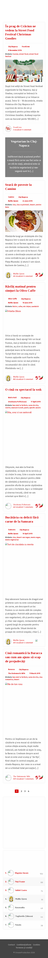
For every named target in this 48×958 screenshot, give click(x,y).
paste (26, 408)
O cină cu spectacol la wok (23, 389)
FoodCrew (24, 11)
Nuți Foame (20, 882)
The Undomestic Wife (16, 673)
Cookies (36, 945)
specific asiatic (35, 408)
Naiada (18, 925)
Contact (11, 945)
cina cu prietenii (23, 205)
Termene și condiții (24, 948)
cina (14, 205)
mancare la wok (17, 408)
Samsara (11, 530)
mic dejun (27, 306)
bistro (15, 306)
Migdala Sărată (21, 873)
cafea (20, 306)
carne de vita (33, 405)
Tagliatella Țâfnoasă (24, 916)
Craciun (15, 54)
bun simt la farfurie (20, 405)
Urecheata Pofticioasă (17, 402)
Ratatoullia (20, 908)
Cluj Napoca (13, 47)
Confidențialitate (24, 945)
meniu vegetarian (12, 540)
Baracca (11, 669)
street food (23, 54)
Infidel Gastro (21, 890)
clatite (8, 408)
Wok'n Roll (12, 398)
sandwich (35, 306)
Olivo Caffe (12, 299)
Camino (11, 197)
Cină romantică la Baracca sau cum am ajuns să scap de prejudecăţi (23, 657)
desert (32, 205)
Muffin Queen (13, 201)
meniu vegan (35, 537)
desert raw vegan (23, 537)
